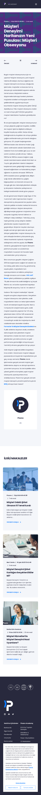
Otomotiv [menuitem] (7, 738)
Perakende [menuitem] (8, 734)
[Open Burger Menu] (36, 4)
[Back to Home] (10, 4)
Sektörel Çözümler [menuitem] (11, 723)
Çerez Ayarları (20, 783)
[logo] (8, 706)
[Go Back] (20, 60)
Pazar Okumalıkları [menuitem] (27, 738)
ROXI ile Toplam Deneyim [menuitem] (26, 728)
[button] (3, 792)
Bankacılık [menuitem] (7, 728)
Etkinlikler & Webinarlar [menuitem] (24, 734)
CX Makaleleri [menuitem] (25, 741)
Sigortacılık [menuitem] (8, 731)
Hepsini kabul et (13, 787)
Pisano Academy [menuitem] (26, 723)
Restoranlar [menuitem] (8, 741)
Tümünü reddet (28, 787)
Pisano (6, 21)
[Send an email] (20, 423)
